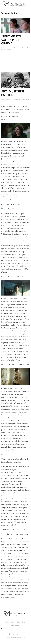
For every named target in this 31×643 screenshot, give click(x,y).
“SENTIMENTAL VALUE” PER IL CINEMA (11, 40)
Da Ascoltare (10, 622)
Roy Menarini (9, 47)
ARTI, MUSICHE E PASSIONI (12, 93)
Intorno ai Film (15, 625)
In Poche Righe (20, 622)
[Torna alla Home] (14, 4)
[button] (29, 4)
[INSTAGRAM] (9, 634)
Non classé (8, 49)
